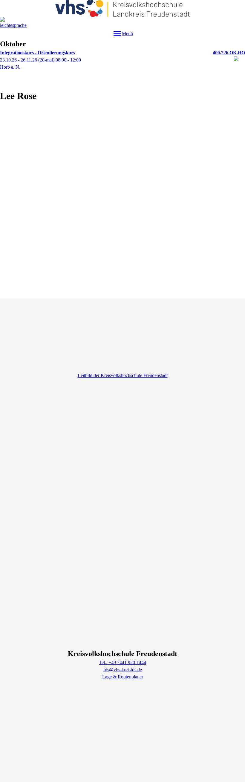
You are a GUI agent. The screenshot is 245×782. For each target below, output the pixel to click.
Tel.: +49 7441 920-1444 (122, 662)
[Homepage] (122, 8)
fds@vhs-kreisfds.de (122, 669)
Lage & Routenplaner (122, 676)
